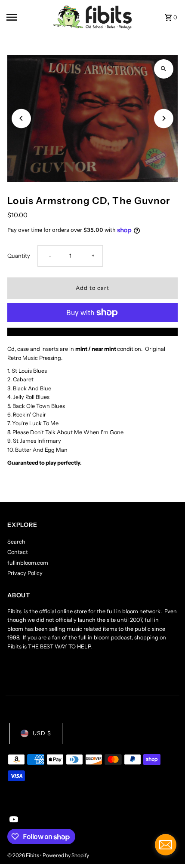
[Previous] (21, 118)
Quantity (18, 256)
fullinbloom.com (27, 563)
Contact (17, 552)
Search (16, 541)
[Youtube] (12, 820)
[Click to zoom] (163, 69)
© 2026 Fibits (23, 855)
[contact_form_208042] (165, 844)
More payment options (93, 332)
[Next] (163, 118)
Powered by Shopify (66, 855)
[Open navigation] (27, 17)
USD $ (42, 733)
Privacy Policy (25, 573)
